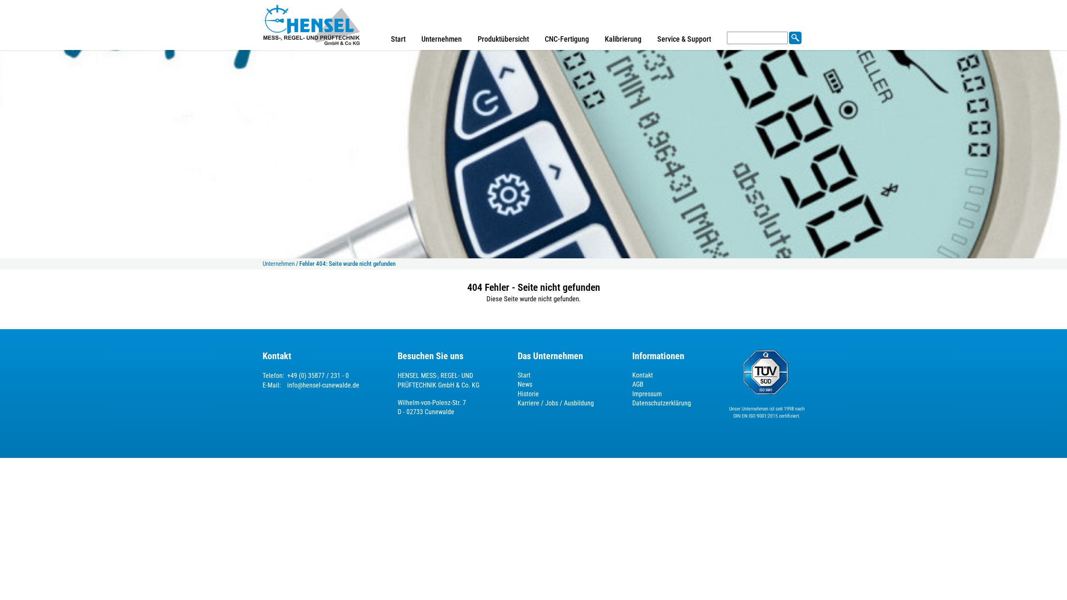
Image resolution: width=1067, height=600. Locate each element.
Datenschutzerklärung (661, 403)
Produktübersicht (503, 39)
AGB (638, 384)
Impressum (647, 394)
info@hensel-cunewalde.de (323, 385)
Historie (528, 394)
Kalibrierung (623, 39)
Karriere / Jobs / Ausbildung (556, 403)
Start (398, 39)
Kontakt (642, 375)
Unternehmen (441, 39)
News (525, 384)
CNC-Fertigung (567, 39)
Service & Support (684, 39)
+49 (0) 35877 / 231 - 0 (318, 376)
